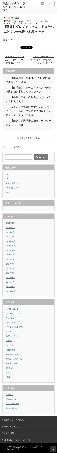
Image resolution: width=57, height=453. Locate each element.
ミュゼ (9, 331)
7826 (8, 192)
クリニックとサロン (14, 322)
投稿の (11, 399)
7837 (8, 179)
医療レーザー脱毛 (13, 336)
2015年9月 (10, 228)
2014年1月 (10, 287)
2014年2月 (10, 282)
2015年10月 (11, 223)
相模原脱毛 (10, 350)
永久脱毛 (9, 345)
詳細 (8, 377)
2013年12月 (11, 291)
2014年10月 (11, 250)
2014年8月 (10, 259)
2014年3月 (10, 278)
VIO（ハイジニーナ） (14, 313)
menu (51, 4)
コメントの (12, 404)
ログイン (9, 395)
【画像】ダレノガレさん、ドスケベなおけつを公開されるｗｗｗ (15, 60)
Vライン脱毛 (11, 318)
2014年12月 (11, 241)
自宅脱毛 (9, 368)
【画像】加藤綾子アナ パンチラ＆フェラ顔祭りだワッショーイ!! (42, 60)
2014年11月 (11, 246)
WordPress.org (12, 408)
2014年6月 (10, 268)
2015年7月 (10, 237)
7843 (8, 174)
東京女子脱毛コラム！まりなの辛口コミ (13, 7)
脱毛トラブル (11, 363)
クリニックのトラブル (15, 327)
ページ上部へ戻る (53, 449)
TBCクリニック (12, 309)
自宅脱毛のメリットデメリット (17, 440)
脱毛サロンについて (14, 359)
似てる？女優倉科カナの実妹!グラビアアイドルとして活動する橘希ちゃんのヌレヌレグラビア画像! (28, 110)
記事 (17, 17)
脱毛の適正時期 (12, 354)
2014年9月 (10, 255)
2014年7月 (10, 264)
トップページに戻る (13, 147)
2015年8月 (10, 232)
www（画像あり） (13, 183)
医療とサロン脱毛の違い (14, 420)
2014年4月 (10, 273)
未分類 (9, 341)
